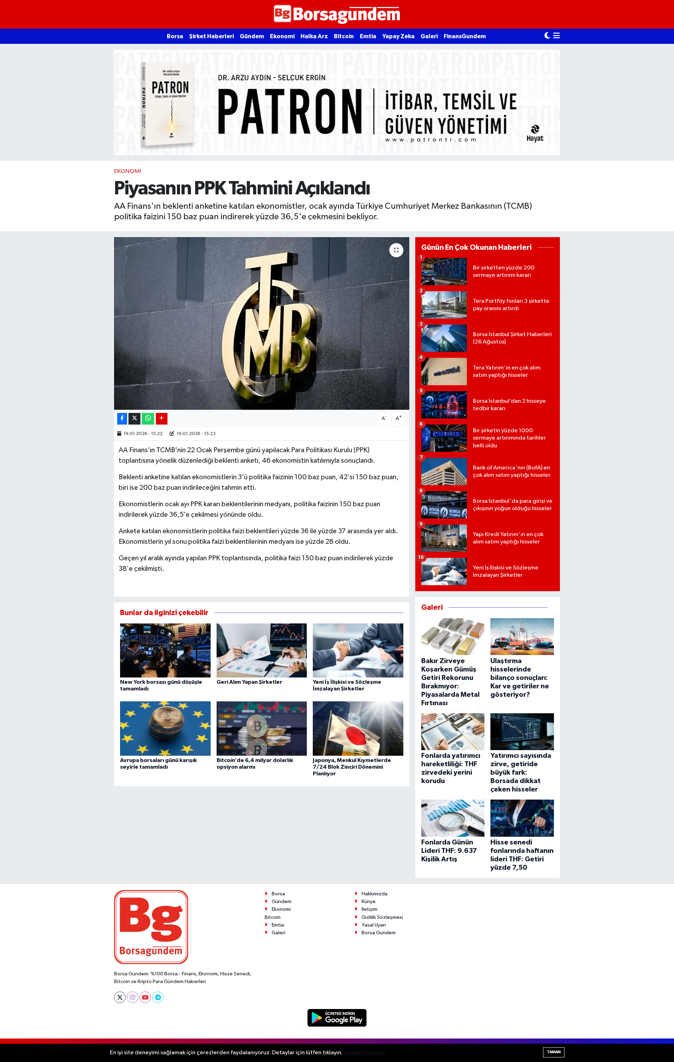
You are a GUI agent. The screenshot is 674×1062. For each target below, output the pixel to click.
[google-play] (337, 1018)
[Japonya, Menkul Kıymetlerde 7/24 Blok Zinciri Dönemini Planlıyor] (358, 728)
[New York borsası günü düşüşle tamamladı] (165, 650)
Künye (369, 901)
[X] (120, 997)
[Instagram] (132, 997)
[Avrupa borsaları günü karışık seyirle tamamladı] (165, 728)
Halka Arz (314, 36)
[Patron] (337, 102)
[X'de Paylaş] (134, 419)
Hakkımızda (375, 893)
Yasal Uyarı (374, 925)
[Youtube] (145, 997)
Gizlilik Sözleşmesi (382, 917)
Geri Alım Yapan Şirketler (249, 682)
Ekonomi (282, 36)
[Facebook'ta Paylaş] (122, 419)
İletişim (369, 909)
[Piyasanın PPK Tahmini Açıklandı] (261, 323)
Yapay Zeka (398, 36)
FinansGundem (465, 36)
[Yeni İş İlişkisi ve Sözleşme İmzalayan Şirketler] (358, 650)
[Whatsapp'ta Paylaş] (148, 419)
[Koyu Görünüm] (547, 36)
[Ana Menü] (556, 36)
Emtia (368, 36)
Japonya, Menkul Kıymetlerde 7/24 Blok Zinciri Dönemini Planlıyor (352, 766)
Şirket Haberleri (211, 36)
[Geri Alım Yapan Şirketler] (262, 650)
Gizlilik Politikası (364, 1053)
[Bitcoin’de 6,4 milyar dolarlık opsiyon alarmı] (262, 728)
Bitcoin (344, 36)
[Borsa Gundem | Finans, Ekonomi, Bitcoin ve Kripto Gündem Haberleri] (337, 14)
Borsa (175, 36)
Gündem (252, 36)
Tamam (554, 1052)
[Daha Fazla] (161, 419)
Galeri (429, 36)
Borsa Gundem (379, 932)
